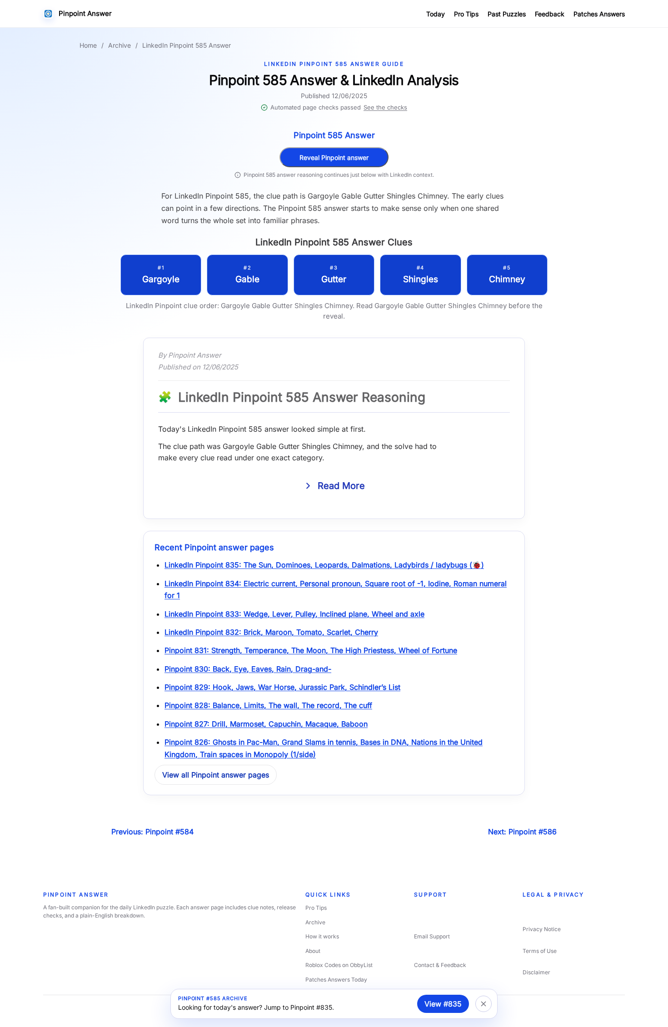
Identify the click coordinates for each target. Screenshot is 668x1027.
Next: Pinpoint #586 (522, 831)
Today (435, 14)
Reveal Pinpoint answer (334, 157)
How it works (322, 936)
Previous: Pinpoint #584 (152, 831)
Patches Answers (599, 14)
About (312, 950)
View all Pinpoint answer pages (215, 774)
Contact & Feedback (440, 965)
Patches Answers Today (336, 979)
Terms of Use (540, 950)
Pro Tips (466, 14)
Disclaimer (536, 972)
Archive (119, 45)
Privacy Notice (542, 929)
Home (88, 45)
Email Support (432, 936)
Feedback (549, 14)
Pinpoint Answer (85, 13)
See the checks (385, 107)
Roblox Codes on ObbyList (339, 965)
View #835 (443, 1003)
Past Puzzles (507, 14)
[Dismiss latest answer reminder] (483, 1004)
